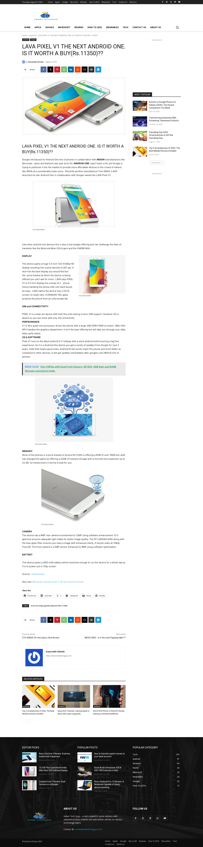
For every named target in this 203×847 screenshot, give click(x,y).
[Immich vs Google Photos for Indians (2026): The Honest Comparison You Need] (140, 106)
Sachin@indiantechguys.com (88, 829)
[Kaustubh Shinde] (24, 61)
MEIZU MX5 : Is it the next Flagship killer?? (105, 637)
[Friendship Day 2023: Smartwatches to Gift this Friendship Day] (140, 136)
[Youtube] (179, 2)
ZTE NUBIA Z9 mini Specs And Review (40, 637)
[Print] (91, 69)
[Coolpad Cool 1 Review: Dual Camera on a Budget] (29, 785)
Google (33, 40)
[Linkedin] (71, 69)
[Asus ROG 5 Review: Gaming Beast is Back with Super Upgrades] (74, 696)
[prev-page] (24, 721)
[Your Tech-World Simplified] (46, 15)
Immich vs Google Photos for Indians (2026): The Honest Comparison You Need (162, 105)
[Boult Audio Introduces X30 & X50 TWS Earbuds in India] (84, 771)
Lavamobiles (38, 574)
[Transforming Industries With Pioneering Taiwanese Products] (140, 121)
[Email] (85, 69)
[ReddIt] (78, 69)
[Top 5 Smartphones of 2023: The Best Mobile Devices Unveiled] (38, 696)
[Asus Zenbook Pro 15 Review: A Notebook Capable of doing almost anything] (84, 785)
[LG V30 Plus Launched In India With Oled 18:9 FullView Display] (29, 771)
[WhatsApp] (64, 69)
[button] (177, 27)
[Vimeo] (175, 2)
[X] (171, 2)
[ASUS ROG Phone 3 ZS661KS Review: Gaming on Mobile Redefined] (109, 696)
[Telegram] (98, 69)
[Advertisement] (124, 15)
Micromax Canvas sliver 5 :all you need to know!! (57, 581)
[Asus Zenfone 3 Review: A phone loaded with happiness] (29, 757)
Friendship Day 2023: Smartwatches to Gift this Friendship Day (161, 135)
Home (24, 35)
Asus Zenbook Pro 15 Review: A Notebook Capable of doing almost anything (109, 784)
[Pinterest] (57, 69)
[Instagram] (167, 2)
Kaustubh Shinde (36, 62)
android (32, 35)
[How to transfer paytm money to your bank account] (84, 757)
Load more (155, 162)
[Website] (150, 818)
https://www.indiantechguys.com (59, 656)
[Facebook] (162, 2)
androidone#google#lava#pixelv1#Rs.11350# (49, 606)
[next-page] (29, 721)
